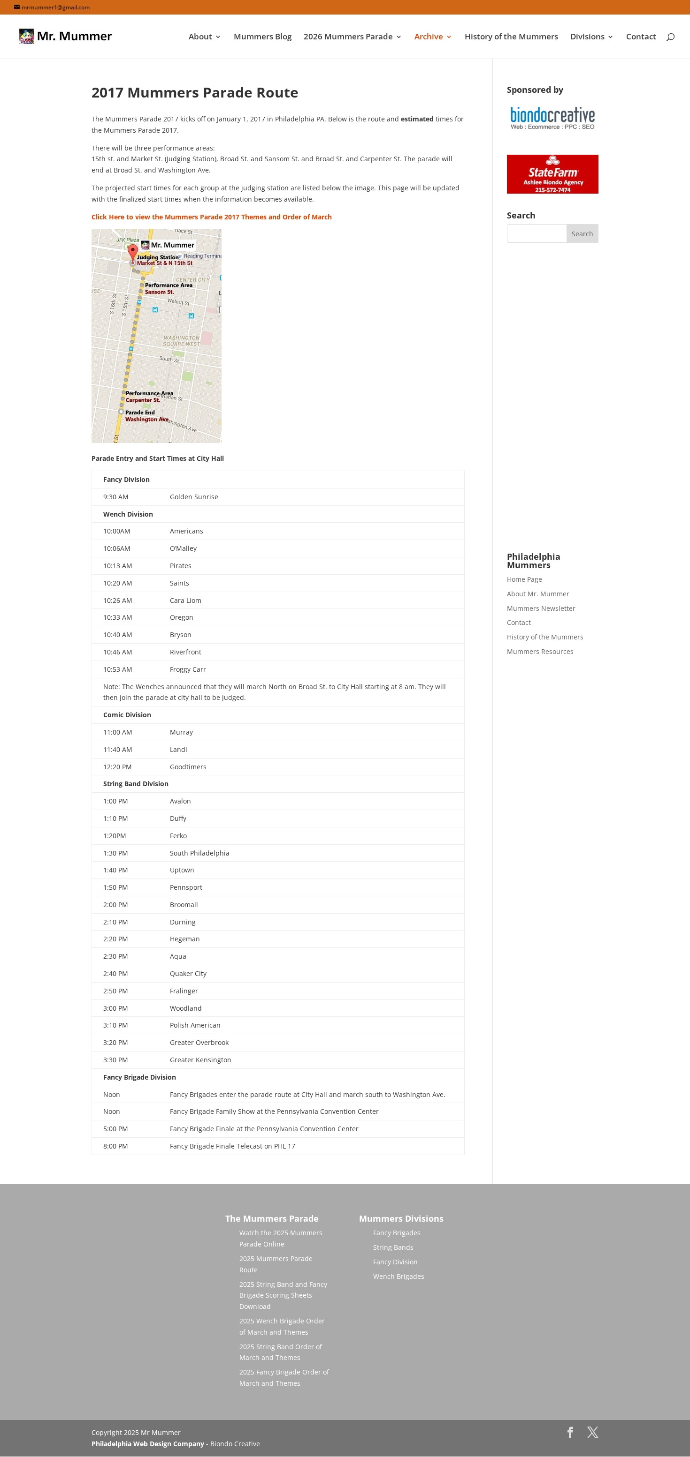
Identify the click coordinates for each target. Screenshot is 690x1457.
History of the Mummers (511, 37)
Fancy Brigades (397, 1232)
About (200, 37)
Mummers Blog (262, 37)
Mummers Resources (540, 651)
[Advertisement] (552, 397)
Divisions (587, 37)
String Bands (393, 1247)
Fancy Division (395, 1261)
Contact (641, 37)
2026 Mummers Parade (348, 37)
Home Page (524, 579)
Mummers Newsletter (541, 608)
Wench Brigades (398, 1276)
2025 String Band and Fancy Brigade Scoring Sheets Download (283, 1295)
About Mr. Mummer (538, 593)
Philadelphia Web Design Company (148, 1443)
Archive (428, 37)
